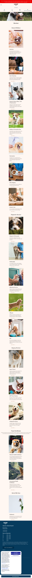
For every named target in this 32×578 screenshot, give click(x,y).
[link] (16, 5)
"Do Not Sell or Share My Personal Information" (5, 568)
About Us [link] (4, 549)
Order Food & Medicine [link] (8, 547)
